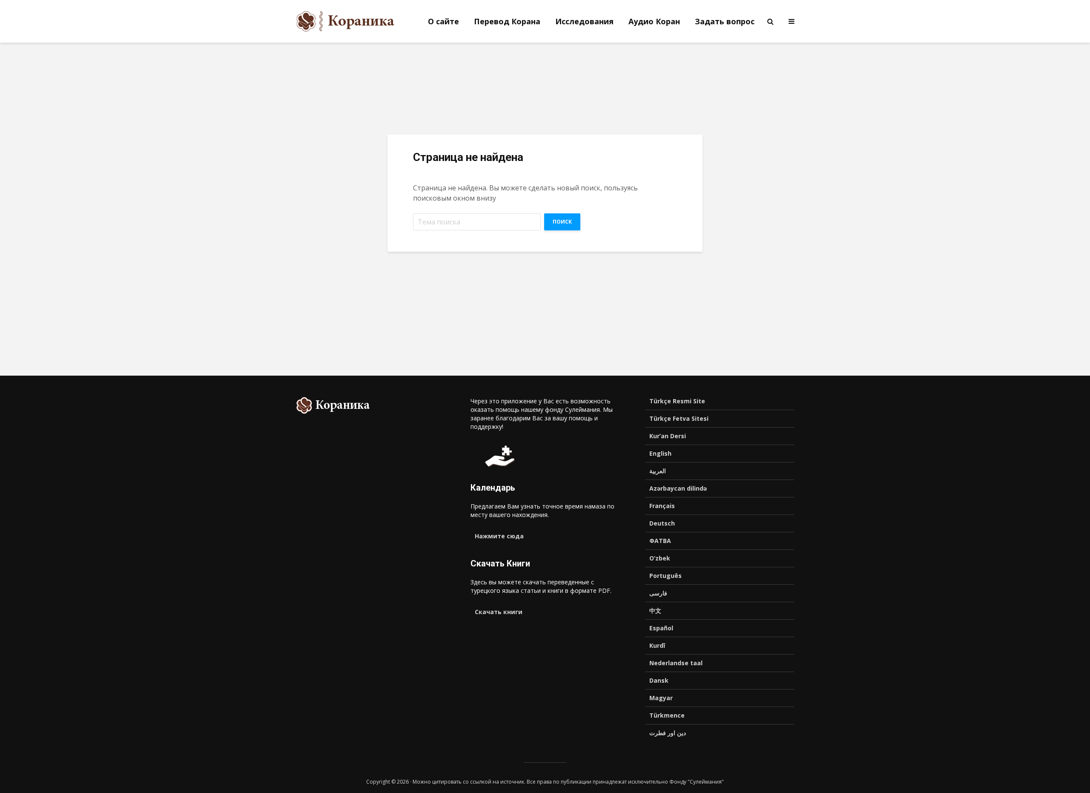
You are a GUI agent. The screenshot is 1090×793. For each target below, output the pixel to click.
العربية (657, 471)
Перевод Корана (507, 21)
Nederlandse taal (676, 663)
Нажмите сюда (499, 536)
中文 (655, 610)
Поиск (562, 221)
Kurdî (657, 645)
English (660, 453)
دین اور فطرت (667, 733)
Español (661, 628)
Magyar (661, 698)
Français (662, 506)
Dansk (658, 680)
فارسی (658, 593)
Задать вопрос (724, 21)
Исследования (584, 21)
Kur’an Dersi (667, 436)
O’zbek (659, 558)
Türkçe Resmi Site (677, 401)
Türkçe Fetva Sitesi (678, 418)
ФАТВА (660, 541)
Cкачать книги (498, 612)
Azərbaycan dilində (678, 488)
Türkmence (667, 715)
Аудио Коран (654, 21)
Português (665, 576)
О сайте (443, 21)
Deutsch (662, 523)
